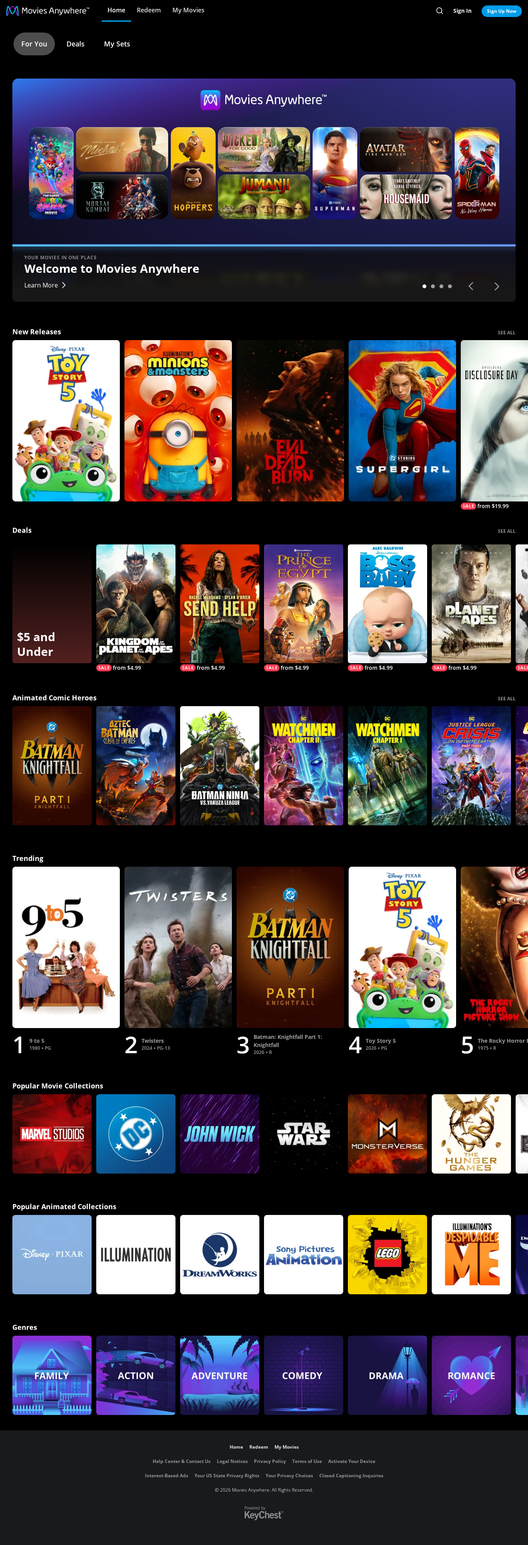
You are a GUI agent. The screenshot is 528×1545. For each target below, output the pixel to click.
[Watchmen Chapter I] (387, 765)
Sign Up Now (501, 11)
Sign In (462, 10)
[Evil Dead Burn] (290, 420)
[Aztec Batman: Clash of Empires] (135, 765)
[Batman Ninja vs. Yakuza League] (219, 765)
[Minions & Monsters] (178, 420)
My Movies (188, 10)
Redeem (149, 10)
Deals (75, 43)
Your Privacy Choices (289, 1475)
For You (34, 43)
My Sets (117, 43)
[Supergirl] (402, 420)
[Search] (439, 10)
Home (116, 10)
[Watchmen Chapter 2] (303, 765)
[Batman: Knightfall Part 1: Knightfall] (52, 765)
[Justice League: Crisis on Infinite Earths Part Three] (471, 765)
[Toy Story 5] (66, 420)
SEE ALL (507, 332)
